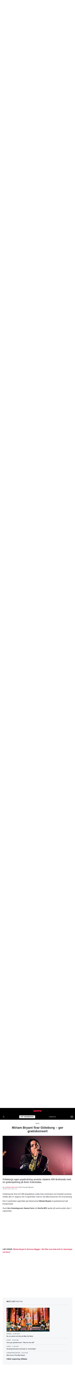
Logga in (52, 1117)
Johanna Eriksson (11, 1187)
